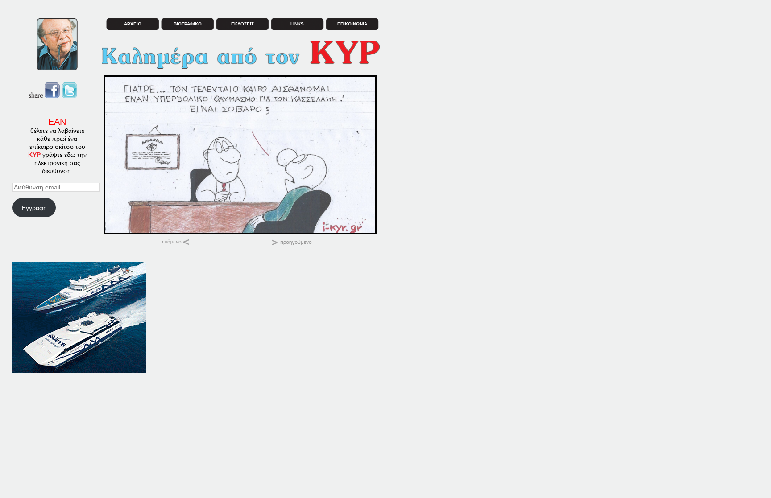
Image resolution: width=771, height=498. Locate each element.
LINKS (297, 23)
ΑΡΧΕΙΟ (132, 23)
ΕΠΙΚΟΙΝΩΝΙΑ (352, 23)
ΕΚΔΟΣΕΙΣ (242, 23)
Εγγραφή (34, 207)
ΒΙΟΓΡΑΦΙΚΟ (188, 23)
